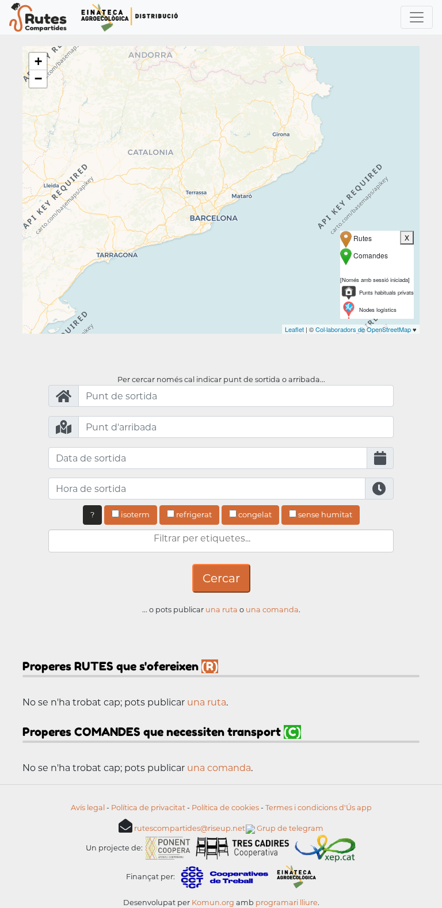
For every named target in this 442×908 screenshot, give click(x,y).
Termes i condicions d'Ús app (318, 807)
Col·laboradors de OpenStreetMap (363, 329)
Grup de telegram (289, 828)
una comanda (272, 609)
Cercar (221, 578)
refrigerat (193, 514)
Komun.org (213, 902)
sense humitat (324, 514)
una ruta (221, 609)
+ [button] (38, 61)
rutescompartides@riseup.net (189, 828)
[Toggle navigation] (417, 17)
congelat (254, 514)
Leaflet (294, 329)
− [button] (38, 78)
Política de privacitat (148, 807)
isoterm (134, 514)
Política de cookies (225, 807)
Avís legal (88, 807)
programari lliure (287, 902)
